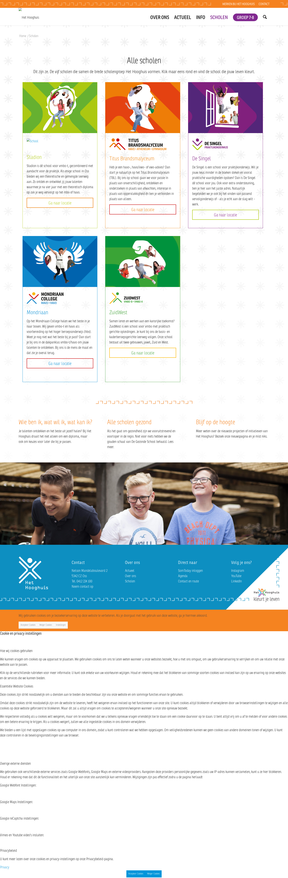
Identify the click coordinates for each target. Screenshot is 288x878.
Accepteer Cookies (28, 624)
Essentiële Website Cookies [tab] (16, 686)
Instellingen (61, 624)
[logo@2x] (29, 16)
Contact (264, 4)
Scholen (130, 581)
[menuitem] (238, 4)
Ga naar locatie (60, 203)
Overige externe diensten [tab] (15, 763)
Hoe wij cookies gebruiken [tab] (16, 650)
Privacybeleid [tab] (8, 850)
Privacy (4, 867)
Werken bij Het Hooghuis (238, 4)
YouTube (236, 575)
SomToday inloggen (190, 570)
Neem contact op (82, 586)
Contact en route (188, 581)
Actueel (129, 570)
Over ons (130, 575)
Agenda (182, 575)
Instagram (237, 570)
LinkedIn (236, 581)
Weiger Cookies (45, 624)
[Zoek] (264, 16)
